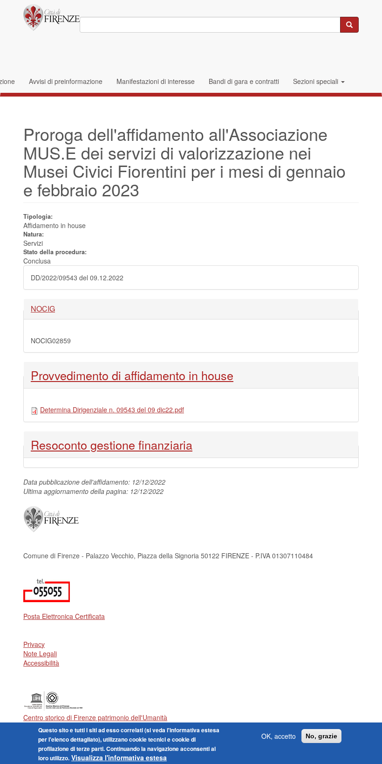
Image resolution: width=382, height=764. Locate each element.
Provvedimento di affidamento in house (132, 375)
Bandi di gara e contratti (244, 81)
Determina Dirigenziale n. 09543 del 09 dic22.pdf (112, 409)
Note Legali (40, 653)
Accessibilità (41, 662)
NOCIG (46, 309)
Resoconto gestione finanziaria (111, 444)
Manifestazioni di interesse (155, 81)
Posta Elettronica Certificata (64, 616)
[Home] (51, 17)
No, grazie (321, 736)
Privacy (34, 644)
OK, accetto (278, 736)
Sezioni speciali (316, 81)
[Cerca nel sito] (349, 25)
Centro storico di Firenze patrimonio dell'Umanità (95, 717)
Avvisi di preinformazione (65, 81)
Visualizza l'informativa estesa (119, 757)
